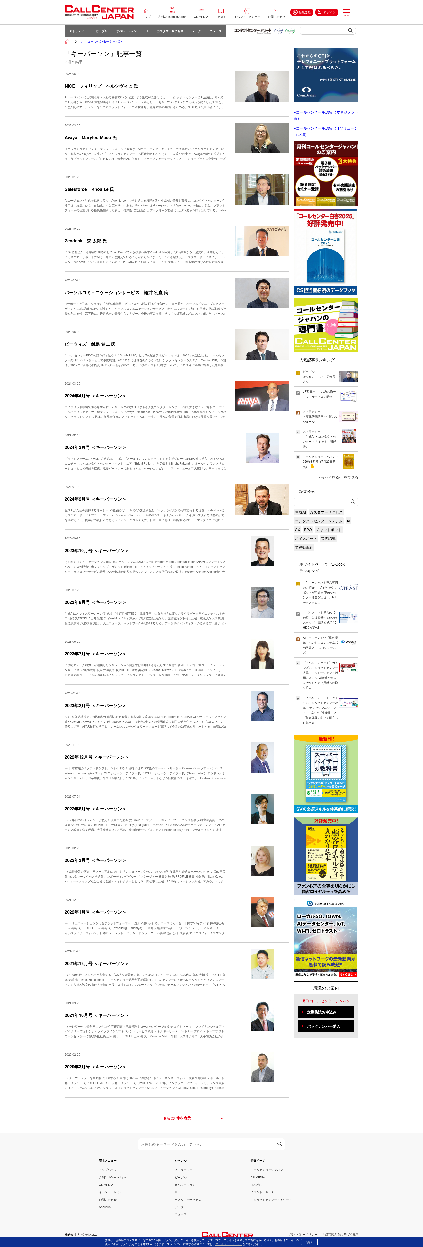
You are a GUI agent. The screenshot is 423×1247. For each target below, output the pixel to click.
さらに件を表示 (177, 1118)
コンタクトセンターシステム (319, 520)
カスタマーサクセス (170, 31)
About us (105, 1207)
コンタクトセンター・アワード (271, 1199)
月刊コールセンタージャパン (101, 41)
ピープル (101, 31)
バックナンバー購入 (323, 1026)
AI (348, 520)
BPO (308, 529)
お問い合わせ (276, 16)
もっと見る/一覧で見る (339, 477)
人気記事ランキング (317, 360)
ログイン (330, 12)
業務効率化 (304, 547)
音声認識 (328, 538)
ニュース (216, 31)
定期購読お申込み (322, 1012)
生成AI (300, 512)
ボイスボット (306, 538)
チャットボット (329, 529)
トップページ (108, 1169)
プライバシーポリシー (302, 1234)
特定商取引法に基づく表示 (340, 1234)
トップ (146, 16)
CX (297, 529)
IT (147, 31)
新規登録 (305, 12)
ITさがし (221, 16)
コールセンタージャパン (267, 1169)
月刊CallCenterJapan (172, 16)
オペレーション (126, 31)
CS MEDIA (201, 16)
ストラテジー (78, 31)
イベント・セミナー (247, 16)
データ (196, 31)
